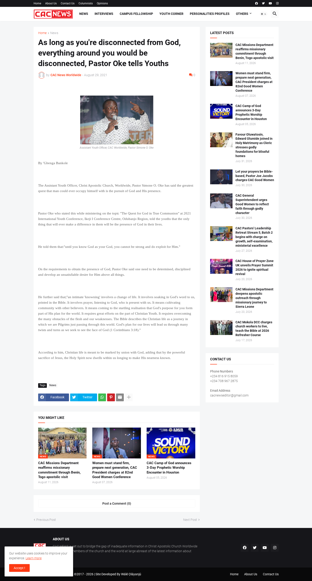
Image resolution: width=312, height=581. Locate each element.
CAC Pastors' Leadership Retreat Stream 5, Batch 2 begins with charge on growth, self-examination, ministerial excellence (254, 236)
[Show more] (129, 397)
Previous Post (46, 520)
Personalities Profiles (210, 14)
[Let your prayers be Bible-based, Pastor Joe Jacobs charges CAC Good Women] (221, 176)
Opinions (102, 3)
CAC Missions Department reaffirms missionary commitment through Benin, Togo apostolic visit (59, 470)
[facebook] (256, 3)
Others (242, 14)
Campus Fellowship (136, 14)
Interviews (104, 14)
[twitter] (263, 3)
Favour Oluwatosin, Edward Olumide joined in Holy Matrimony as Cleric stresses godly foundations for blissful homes (253, 145)
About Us (51, 3)
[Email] (120, 397)
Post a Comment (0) (116, 503)
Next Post (190, 520)
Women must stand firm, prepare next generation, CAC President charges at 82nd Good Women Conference (114, 470)
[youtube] (270, 3)
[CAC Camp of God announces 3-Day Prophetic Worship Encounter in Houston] (221, 111)
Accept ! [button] (19, 568)
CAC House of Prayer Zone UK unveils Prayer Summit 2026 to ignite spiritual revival (254, 267)
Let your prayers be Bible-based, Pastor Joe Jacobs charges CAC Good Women (254, 176)
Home (37, 3)
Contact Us (67, 3)
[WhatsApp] (102, 397)
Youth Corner (171, 14)
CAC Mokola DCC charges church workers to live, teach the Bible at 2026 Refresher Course (253, 328)
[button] (263, 14)
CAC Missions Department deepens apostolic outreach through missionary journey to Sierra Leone (254, 297)
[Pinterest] (111, 397)
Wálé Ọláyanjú (131, 574)
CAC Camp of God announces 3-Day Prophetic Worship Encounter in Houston (169, 467)
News (83, 14)
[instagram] (277, 3)
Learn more (34, 558)
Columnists (86, 3)
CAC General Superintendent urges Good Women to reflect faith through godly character (252, 204)
